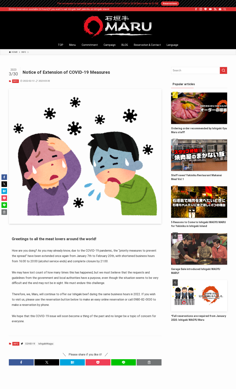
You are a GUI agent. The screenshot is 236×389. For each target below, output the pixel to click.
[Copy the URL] (149, 362)
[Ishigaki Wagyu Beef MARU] (118, 27)
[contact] (220, 9)
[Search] (224, 9)
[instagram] (200, 9)
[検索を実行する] (223, 70)
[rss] (215, 9)
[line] (205, 9)
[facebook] (196, 9)
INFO (15, 81)
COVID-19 (30, 343)
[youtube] (210, 9)
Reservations (170, 3)
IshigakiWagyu (45, 343)
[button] (21, 362)
